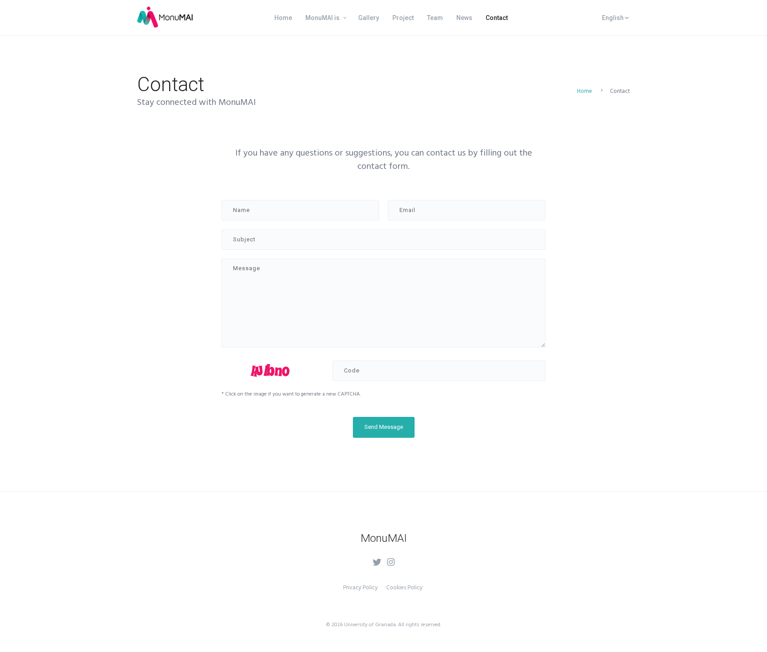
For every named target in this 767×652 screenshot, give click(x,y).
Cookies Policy (404, 588)
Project (403, 17)
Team (435, 17)
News (464, 17)
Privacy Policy (360, 588)
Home (283, 17)
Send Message (383, 427)
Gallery (368, 17)
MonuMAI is (322, 17)
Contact (497, 17)
